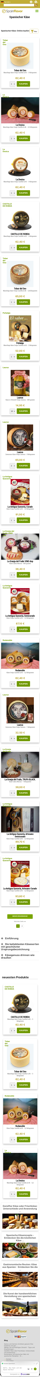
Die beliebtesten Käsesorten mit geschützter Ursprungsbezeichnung (20, 947)
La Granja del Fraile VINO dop (8, 533)
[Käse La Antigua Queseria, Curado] (20, 504)
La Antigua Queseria (7, 478)
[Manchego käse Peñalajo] (20, 341)
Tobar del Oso (5, 42)
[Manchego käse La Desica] (20, 123)
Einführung (10, 938)
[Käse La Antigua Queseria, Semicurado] (20, 614)
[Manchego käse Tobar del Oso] (20, 68)
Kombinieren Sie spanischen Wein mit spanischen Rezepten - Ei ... (16, 1355)
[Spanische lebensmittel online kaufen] (12, 12)
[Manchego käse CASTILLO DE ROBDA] (20, 232)
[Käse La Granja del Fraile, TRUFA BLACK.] (20, 777)
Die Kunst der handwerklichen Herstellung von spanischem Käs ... (20, 1296)
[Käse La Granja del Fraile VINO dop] (20, 559)
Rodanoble (7, 640)
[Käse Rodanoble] (20, 668)
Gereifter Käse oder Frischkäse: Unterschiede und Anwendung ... (20, 1209)
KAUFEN (23, 84)
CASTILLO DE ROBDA (7, 205)
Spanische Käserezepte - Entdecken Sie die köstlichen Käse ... (20, 1238)
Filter (35, 31)
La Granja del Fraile (7, 750)
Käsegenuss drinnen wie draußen (17, 956)
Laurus (6, 367)
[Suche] (36, 5)
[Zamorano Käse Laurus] (20, 450)
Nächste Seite (20, 921)
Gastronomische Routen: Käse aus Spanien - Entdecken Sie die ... (20, 1267)
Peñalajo (6, 313)
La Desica (6, 96)
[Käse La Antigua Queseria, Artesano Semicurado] (20, 832)
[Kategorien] (36, 11)
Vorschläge (10, 1361)
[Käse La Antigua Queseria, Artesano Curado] (20, 886)
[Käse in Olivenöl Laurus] (20, 395)
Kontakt (8, 1359)
